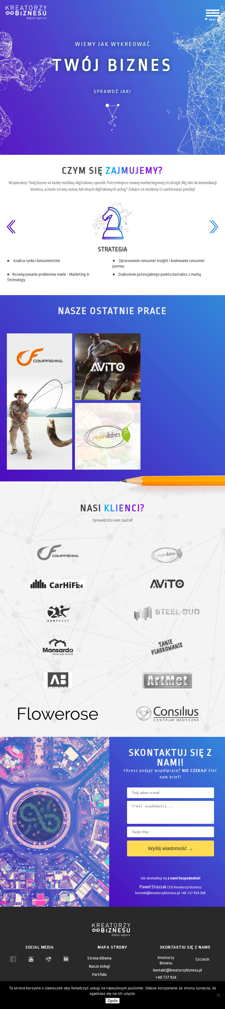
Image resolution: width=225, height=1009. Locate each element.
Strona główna (99, 958)
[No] (218, 995)
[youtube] (31, 959)
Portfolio (99, 974)
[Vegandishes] (109, 437)
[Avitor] (109, 368)
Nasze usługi (99, 966)
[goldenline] (49, 958)
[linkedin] (66, 958)
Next (214, 227)
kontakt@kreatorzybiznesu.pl (177, 970)
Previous (11, 227)
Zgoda (112, 1001)
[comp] (41, 402)
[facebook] (13, 959)
